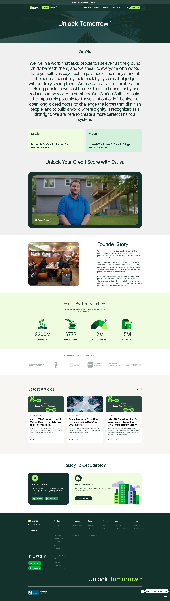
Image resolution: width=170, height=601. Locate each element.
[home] (34, 7)
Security (104, 525)
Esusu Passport (58, 565)
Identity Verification (59, 555)
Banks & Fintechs (77, 525)
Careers (90, 532)
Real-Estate (75, 535)
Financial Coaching (59, 538)
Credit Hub (57, 528)
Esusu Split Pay (58, 548)
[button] (88, 7)
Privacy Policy (137, 525)
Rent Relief (57, 542)
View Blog (135, 389)
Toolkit (56, 532)
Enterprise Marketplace (60, 569)
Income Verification (59, 552)
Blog (89, 528)
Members (52, 7)
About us (90, 525)
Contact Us (105, 532)
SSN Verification (58, 559)
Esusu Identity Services (121, 528)
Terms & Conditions (139, 528)
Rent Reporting (58, 525)
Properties (118, 525)
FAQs (103, 528)
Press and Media (92, 535)
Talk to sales (135, 7)
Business (45, 7)
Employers (75, 528)
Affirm (55, 545)
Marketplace (57, 535)
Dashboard (57, 562)
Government (76, 532)
